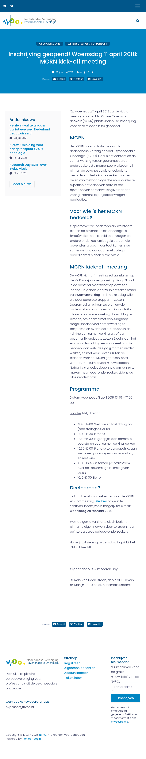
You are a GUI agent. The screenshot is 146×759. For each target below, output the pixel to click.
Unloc (28, 739)
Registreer (72, 663)
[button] (138, 20)
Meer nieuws (22, 184)
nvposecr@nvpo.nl (20, 707)
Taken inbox (73, 678)
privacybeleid (119, 721)
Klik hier (101, 501)
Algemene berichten (79, 668)
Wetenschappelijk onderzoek (87, 43)
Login (37, 739)
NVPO (42, 735)
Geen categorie (49, 43)
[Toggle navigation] (137, 6)
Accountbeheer (76, 673)
